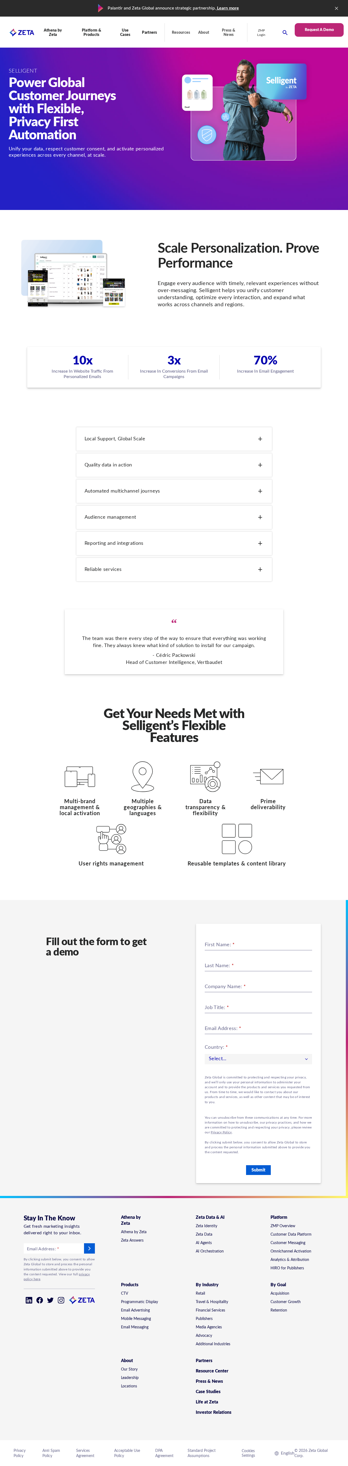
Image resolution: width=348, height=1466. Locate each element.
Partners (149, 33)
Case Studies (208, 1392)
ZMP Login (261, 32)
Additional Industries (213, 1344)
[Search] (285, 32)
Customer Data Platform (291, 1234)
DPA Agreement (164, 1453)
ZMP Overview (283, 1226)
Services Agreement (85, 1453)
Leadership (130, 1378)
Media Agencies (209, 1327)
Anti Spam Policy (51, 1453)
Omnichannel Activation (291, 1251)
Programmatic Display (139, 1302)
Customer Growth (286, 1302)
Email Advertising (135, 1310)
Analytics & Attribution (290, 1260)
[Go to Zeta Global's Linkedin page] (29, 1300)
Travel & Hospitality (212, 1302)
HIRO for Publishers (287, 1268)
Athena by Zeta (134, 1232)
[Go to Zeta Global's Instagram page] (61, 1300)
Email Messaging (134, 1327)
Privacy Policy (221, 1132)
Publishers (204, 1319)
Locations (129, 1386)
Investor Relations (213, 1412)
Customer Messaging (288, 1243)
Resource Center (212, 1371)
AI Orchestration (210, 1251)
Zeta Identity (206, 1226)
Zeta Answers (132, 1240)
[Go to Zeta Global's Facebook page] (39, 1300)
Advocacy (204, 1336)
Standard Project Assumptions (202, 1453)
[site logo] (17, 32)
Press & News (228, 33)
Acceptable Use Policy (127, 1453)
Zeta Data (204, 1234)
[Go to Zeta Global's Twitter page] (50, 1300)
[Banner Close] (336, 8)
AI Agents (204, 1243)
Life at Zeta (207, 1402)
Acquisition (280, 1293)
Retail (200, 1293)
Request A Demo (319, 30)
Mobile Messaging (136, 1319)
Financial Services (210, 1310)
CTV (124, 1293)
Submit (258, 1170)
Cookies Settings (248, 1453)
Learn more (227, 8)
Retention (279, 1310)
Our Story (129, 1369)
